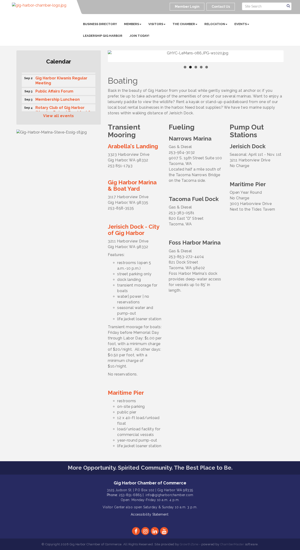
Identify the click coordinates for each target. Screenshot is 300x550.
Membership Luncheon (57, 97)
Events (240, 24)
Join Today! (139, 35)
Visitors (155, 24)
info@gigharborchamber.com (169, 495)
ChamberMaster (232, 544)
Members (131, 24)
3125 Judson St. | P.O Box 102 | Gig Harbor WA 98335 (150, 490)
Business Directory (100, 24)
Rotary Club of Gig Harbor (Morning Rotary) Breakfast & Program (63, 111)
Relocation (214, 24)
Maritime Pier (126, 392)
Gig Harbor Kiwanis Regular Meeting (61, 78)
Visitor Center (114, 507)
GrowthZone (189, 544)
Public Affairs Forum (54, 89)
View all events (58, 116)
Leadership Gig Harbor (102, 35)
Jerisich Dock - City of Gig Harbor (133, 229)
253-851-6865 (130, 495)
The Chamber (183, 24)
